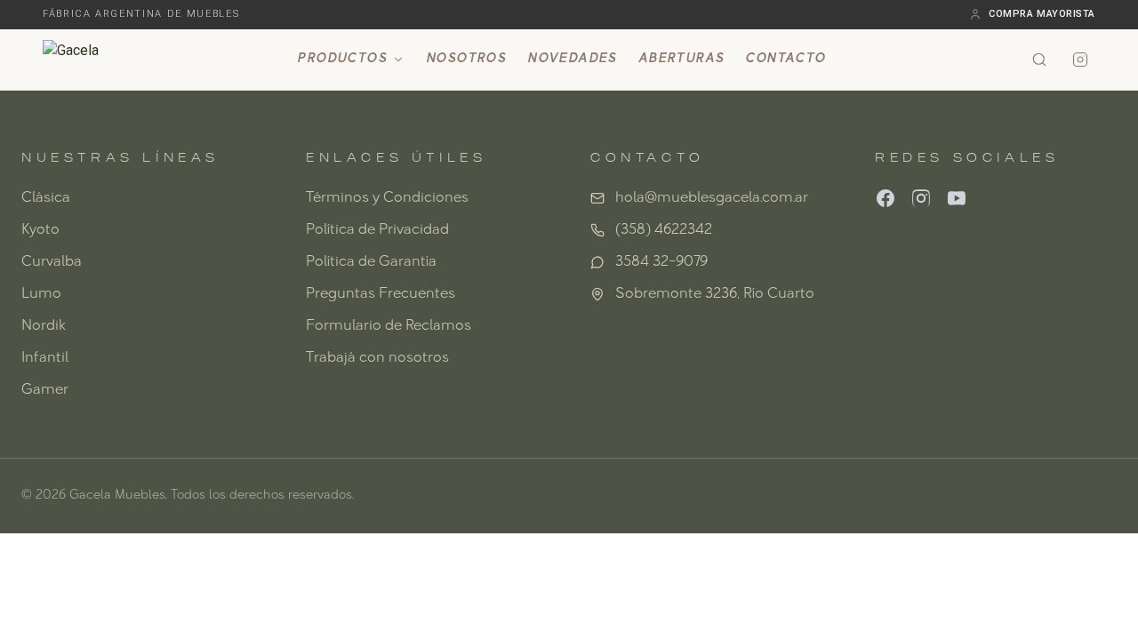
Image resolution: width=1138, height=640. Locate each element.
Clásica (45, 198)
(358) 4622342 (663, 230)
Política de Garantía (371, 262)
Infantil (44, 358)
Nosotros (466, 59)
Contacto (785, 59)
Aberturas (681, 59)
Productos (342, 59)
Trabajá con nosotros (377, 358)
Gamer (44, 390)
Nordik (43, 326)
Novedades (572, 59)
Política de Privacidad (377, 230)
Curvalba (51, 262)
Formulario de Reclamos (388, 326)
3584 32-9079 (661, 262)
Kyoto (40, 230)
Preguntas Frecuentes (380, 294)
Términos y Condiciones (387, 198)
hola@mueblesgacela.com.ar (711, 198)
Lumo (41, 294)
